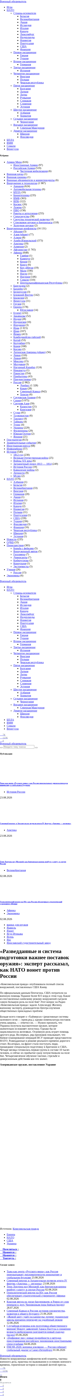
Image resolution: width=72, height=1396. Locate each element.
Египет (17, 313)
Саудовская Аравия (24, 397)
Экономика (13, 575)
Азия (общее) (20, 234)
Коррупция (19, 563)
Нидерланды (27, 37)
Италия (24, 28)
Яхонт (10, 930)
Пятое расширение (24, 85)
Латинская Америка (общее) (29, 352)
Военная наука (15, 174)
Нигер (23, 273)
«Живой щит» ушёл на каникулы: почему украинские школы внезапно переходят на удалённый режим (37, 1318)
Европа (17, 306)
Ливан (17, 355)
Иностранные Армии (25, 165)
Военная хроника (17, 177)
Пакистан (18, 373)
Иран (16, 331)
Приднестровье (22, 379)
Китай (17, 340)
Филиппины (20, 430)
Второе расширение (24, 61)
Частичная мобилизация (34, 171)
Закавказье (19, 316)
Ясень (10, 936)
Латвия (24, 91)
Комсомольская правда (26, 1228)
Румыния (25, 97)
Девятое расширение (25, 130)
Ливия (17, 358)
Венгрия (25, 76)
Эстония (25, 106)
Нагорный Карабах (24, 367)
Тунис (16, 424)
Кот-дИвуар (26, 267)
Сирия (17, 400)
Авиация (18, 186)
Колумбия (19, 343)
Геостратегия (14, 439)
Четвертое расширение (26, 73)
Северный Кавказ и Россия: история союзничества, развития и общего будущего (36, 1312)
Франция (25, 49)
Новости (12, 539)
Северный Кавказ (30, 391)
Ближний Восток (23, 294)
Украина (18, 427)
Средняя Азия (21, 403)
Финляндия (26, 136)
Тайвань (18, 421)
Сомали (11, 146)
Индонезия (19, 322)
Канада (24, 31)
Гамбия (24, 255)
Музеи (17, 475)
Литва (23, 94)
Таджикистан (21, 415)
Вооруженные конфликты (22, 228)
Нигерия (25, 276)
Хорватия (25, 115)
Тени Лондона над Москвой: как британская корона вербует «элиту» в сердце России (36, 1288)
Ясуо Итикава (15, 933)
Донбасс (25, 385)
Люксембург (27, 34)
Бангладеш (19, 285)
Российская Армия (24, 168)
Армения (18, 246)
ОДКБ (10, 542)
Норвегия (25, 40)
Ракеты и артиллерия (25, 213)
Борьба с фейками (23, 548)
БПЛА (10, 139)
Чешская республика (32, 82)
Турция (24, 58)
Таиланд (18, 418)
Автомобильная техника (27, 189)
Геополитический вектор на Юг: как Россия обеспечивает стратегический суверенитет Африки (36, 1294)
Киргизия (25, 409)
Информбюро (14, 448)
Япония (17, 436)
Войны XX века (22, 460)
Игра (9, 7)
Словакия (25, 100)
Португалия (27, 43)
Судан (16, 412)
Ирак (16, 328)
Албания (25, 112)
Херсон (24, 394)
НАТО (10, 10)
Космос (17, 204)
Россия (17, 382)
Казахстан (26, 406)
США (23, 46)
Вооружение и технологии (22, 183)
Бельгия (24, 16)
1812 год (18, 454)
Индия (17, 319)
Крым (23, 388)
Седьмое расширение (25, 118)
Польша (24, 79)
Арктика (18, 243)
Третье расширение (24, 67)
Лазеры (17, 207)
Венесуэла (13, 149)
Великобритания (29, 19)
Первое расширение (24, 52)
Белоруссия (19, 291)
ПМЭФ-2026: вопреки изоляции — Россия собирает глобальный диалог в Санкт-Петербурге (36, 1348)
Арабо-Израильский (25, 240)
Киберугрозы (21, 560)
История (11, 451)
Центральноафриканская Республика (41, 282)
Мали (23, 270)
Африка (17, 252)
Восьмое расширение (25, 124)
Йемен (17, 334)
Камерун (25, 258)
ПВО (16, 210)
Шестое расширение (25, 109)
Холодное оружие (23, 225)
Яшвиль (11, 927)
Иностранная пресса (18, 445)
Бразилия (18, 297)
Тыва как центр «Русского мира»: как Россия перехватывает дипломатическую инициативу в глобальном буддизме (34, 1274)
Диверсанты (20, 557)
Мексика (18, 361)
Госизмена (19, 554)
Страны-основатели (24, 13)
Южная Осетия (22, 433)
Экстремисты (21, 566)
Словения (25, 103)
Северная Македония (32, 127)
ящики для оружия (17, 924)
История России (22, 466)
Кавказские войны (24, 469)
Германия (25, 64)
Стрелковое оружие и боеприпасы (33, 222)
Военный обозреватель (13, 1)
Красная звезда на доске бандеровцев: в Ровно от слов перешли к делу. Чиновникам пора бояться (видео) (38, 1303)
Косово (17, 349)
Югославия (26, 310)
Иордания (19, 325)
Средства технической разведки (31, 219)
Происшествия (15, 545)
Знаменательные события (21, 442)
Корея (16, 346)
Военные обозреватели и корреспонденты (31, 180)
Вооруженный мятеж (25, 551)
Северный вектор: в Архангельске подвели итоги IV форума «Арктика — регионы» (35, 823)
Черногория (27, 121)
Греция (24, 55)
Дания (23, 22)
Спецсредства (21, 216)
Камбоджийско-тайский (27, 337)
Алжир (17, 237)
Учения (11, 569)
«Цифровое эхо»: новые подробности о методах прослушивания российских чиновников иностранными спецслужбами (39, 1340)
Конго (23, 264)
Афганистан (20, 249)
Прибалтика (20, 376)
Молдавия (19, 364)
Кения (23, 261)
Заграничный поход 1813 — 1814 (32, 463)
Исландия (25, 25)
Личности (19, 472)
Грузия (17, 303)
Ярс (9, 939)
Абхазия (18, 231)
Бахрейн (18, 288)
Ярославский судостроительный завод (29, 942)
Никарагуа (19, 370)
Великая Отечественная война (30, 457)
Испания (25, 70)
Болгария (25, 88)
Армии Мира (14, 162)
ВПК (16, 201)
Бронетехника (21, 195)
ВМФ (10, 143)
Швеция (24, 133)
